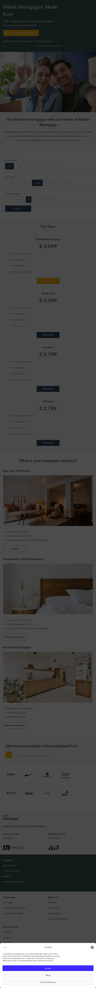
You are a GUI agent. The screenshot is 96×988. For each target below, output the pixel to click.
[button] (92, 947)
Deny (48, 975)
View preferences (48, 982)
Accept (48, 968)
